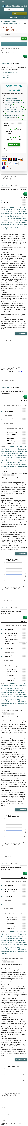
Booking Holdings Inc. (12, 432)
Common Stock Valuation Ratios (13, 108)
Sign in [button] (24, 17)
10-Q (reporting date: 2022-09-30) (16, 226)
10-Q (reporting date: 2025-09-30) (16, 211)
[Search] (25, 9)
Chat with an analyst (20, 14)
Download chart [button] (21, 333)
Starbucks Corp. (11, 443)
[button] (1, 200)
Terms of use (5, 1111)
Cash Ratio (6, 77)
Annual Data (5, 63)
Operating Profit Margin (14, 115)
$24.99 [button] (24, 39)
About (3, 1108)
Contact (4, 1120)
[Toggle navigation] (3, 2)
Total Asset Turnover (13, 119)
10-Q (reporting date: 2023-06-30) (16, 222)
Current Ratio (6, 74)
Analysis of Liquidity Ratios (10, 23)
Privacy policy (5, 1114)
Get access (15, 17)
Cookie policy (5, 1117)
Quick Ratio (6, 76)
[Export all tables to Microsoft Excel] (25, 56)
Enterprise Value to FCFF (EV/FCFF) (14, 109)
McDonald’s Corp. (11, 441)
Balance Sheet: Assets (11, 98)
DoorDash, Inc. (10, 438)
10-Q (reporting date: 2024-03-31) (16, 218)
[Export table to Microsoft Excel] (25, 194)
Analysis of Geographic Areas (13, 106)
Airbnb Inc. (14, 21)
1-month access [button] (13, 137)
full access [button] (12, 129)
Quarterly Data (15, 63)
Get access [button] (15, 144)
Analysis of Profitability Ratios (13, 100)
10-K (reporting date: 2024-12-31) (16, 215)
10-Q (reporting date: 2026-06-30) (14, 207)
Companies (7, 21)
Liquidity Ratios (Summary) (10, 72)
